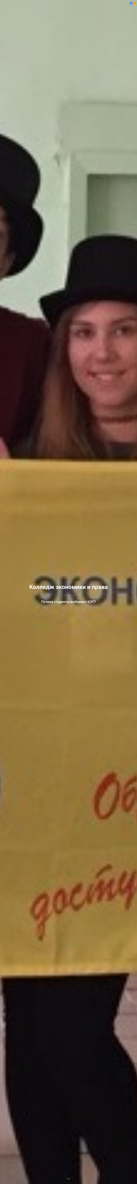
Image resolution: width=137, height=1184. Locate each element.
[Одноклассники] (134, 3)
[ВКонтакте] (131, 3)
